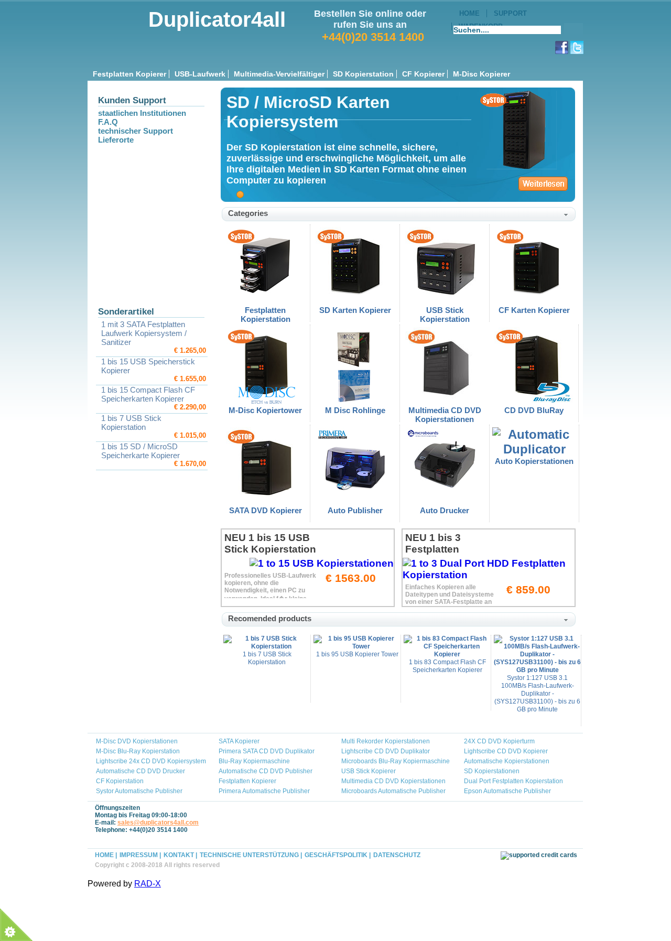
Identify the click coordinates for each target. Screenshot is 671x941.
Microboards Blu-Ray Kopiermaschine (395, 761)
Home (469, 13)
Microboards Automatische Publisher (393, 791)
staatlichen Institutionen (142, 113)
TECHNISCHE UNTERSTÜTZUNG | (251, 855)
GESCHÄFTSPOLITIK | (338, 855)
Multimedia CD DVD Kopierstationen (393, 781)
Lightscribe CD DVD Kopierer (506, 751)
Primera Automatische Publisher (264, 791)
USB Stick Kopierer (368, 771)
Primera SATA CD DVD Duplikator (267, 751)
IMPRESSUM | (140, 855)
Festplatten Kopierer (247, 781)
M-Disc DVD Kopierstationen (137, 741)
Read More (543, 182)
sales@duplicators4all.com (158, 822)
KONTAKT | (180, 855)
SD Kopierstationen (492, 771)
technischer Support (135, 130)
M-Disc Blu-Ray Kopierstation (138, 751)
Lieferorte (116, 139)
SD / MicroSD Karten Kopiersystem (308, 112)
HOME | (106, 855)
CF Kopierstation (120, 781)
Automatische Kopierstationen (506, 761)
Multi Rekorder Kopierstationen (385, 741)
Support (510, 13)
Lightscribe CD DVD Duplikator (385, 751)
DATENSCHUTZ (396, 855)
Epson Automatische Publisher (507, 791)
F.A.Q (108, 121)
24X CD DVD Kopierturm (499, 741)
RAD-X (147, 883)
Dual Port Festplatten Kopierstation (513, 781)
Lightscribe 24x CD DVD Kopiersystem (151, 761)
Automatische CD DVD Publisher (265, 771)
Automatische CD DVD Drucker (140, 771)
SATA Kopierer (239, 741)
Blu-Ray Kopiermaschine (254, 761)
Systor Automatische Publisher (139, 791)
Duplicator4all (217, 19)
